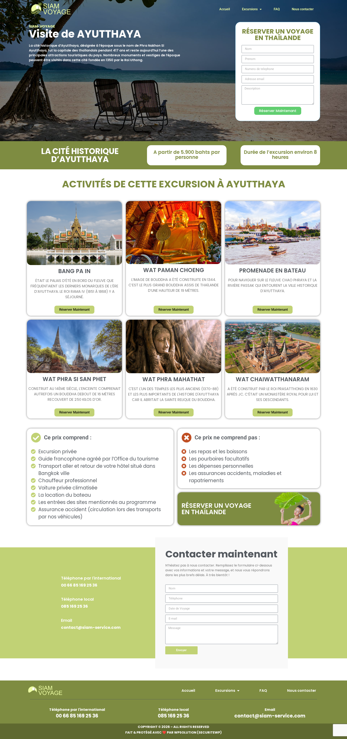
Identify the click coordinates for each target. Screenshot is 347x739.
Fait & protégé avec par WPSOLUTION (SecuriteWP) (173, 732)
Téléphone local (77, 599)
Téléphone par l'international (91, 578)
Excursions (250, 9)
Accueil (224, 9)
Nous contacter (303, 9)
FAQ (277, 9)
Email (66, 620)
